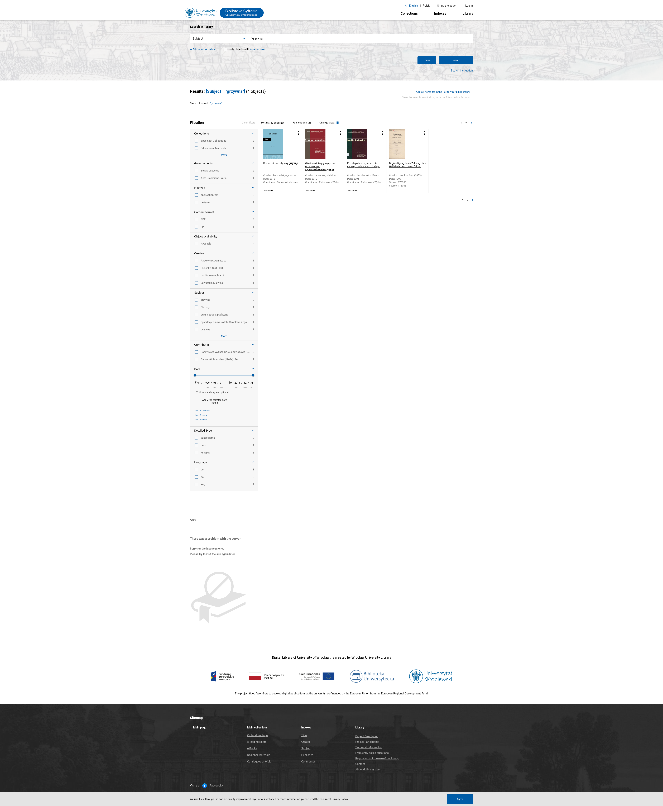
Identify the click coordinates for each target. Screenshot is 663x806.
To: (230, 382)
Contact (360, 764)
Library (468, 13)
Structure (268, 190)
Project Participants (367, 741)
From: (198, 382)
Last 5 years (201, 419)
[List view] (337, 123)
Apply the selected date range (214, 401)
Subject (305, 748)
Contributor (308, 761)
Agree (460, 799)
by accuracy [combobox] (277, 122)
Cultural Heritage (257, 735)
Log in (469, 5)
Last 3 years (201, 415)
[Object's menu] (298, 133)
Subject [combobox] (198, 38)
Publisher (307, 755)
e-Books (252, 748)
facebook (216, 785)
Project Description (366, 736)
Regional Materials (258, 755)
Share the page (446, 5)
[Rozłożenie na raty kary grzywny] (277, 144)
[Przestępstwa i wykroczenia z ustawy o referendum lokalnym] (361, 144)
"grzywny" (216, 103)
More (224, 154)
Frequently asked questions (372, 753)
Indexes (440, 13)
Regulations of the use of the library (377, 758)
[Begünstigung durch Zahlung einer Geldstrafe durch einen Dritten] (403, 144)
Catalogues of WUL (259, 761)
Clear (427, 60)
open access (258, 49)
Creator (305, 741)
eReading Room (257, 741)
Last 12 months (202, 410)
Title (304, 735)
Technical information (368, 747)
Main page (199, 727)
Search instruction (462, 70)
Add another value (204, 49)
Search (456, 60)
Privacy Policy (340, 799)
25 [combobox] (309, 122)
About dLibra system (368, 769)
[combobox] (360, 38)
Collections (409, 13)
